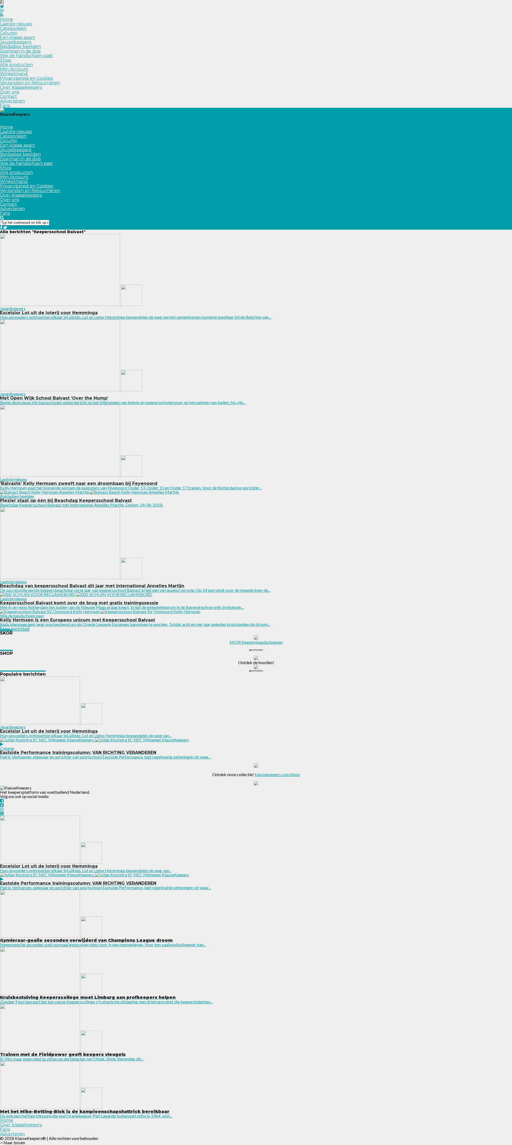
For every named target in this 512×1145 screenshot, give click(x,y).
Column (8, 32)
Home (6, 19)
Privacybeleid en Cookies (26, 78)
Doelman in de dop (20, 51)
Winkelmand (14, 73)
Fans (5, 105)
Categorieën (13, 28)
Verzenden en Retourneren (30, 82)
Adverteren (12, 100)
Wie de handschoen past (26, 55)
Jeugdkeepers (15, 42)
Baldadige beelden (20, 46)
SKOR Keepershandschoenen (256, 642)
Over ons (9, 91)
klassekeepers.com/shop (277, 774)
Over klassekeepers (21, 87)
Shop (5, 60)
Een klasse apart (17, 37)
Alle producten (16, 64)
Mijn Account (14, 69)
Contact (8, 96)
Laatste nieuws (16, 23)
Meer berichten (14, 628)
